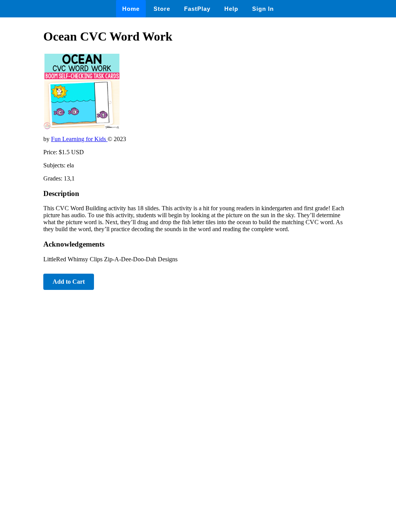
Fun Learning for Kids (79, 139)
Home (131, 8)
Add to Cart (69, 281)
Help (231, 8)
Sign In (263, 8)
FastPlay (197, 8)
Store (162, 8)
